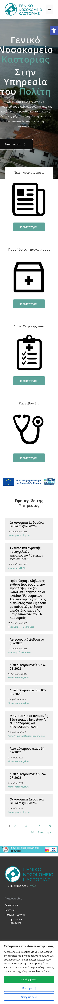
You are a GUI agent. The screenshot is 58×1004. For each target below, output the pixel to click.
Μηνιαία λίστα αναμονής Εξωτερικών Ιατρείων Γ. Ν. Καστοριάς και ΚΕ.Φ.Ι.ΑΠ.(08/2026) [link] (29, 721)
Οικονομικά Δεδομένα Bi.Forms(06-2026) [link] (27, 801)
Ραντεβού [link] (10, 909)
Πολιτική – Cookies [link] (15, 914)
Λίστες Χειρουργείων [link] (18, 677)
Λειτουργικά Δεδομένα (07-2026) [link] (27, 641)
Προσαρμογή (29, 988)
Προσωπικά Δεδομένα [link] (16, 921)
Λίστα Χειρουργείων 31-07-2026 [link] (28, 750)
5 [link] (31, 826)
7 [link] (39, 826)
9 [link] (50, 826)
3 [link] (20, 826)
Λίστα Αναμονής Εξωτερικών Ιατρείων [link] (26, 735)
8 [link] (44, 826)
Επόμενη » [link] (44, 832)
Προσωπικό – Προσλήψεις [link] (21, 626)
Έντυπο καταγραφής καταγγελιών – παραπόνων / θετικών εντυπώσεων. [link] (26, 553)
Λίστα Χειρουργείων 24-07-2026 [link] (28, 776)
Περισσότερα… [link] (29, 227)
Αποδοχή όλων (29, 979)
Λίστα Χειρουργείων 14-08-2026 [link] (28, 667)
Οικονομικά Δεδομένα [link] (19, 535)
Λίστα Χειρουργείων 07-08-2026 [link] (28, 692)
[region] (29, 972)
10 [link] (32, 832)
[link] (54, 30)
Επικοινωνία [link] (11, 905)
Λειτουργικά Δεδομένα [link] (19, 652)
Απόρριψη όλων (29, 996)
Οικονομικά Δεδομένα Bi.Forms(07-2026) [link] (27, 524)
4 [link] (26, 826)
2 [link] (15, 826)
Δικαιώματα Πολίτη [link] (17, 568)
